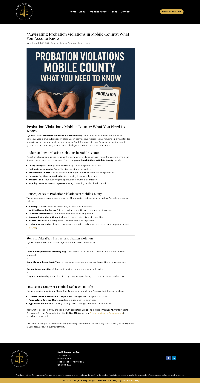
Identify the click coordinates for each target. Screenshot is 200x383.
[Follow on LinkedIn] (174, 358)
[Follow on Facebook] (168, 358)
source (32, 227)
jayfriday (34, 43)
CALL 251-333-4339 (171, 11)
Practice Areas (98, 12)
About (83, 12)
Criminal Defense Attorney (63, 43)
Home (73, 12)
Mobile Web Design (131, 380)
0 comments (84, 43)
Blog (115, 12)
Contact (125, 12)
